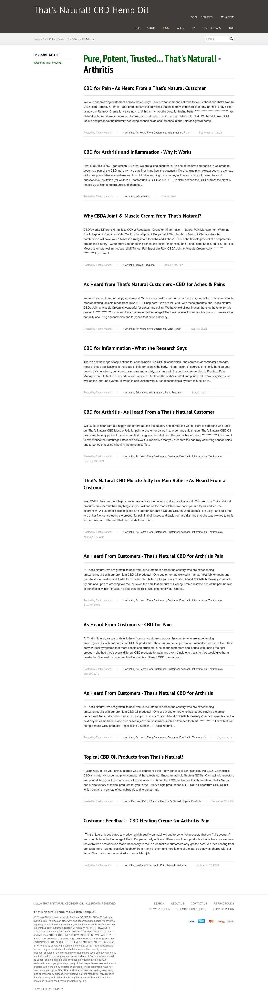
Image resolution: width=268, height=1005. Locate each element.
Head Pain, (142, 801)
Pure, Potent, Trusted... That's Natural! (63, 39)
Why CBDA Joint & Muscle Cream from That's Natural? (142, 215)
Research (176, 392)
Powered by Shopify (48, 989)
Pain (186, 132)
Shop (231, 28)
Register (207, 17)
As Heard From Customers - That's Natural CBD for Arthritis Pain (153, 556)
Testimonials (211, 28)
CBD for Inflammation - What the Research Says (135, 348)
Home (136, 28)
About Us (177, 903)
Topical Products (145, 265)
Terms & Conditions (191, 909)
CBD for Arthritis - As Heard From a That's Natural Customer (149, 412)
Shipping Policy (223, 909)
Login (193, 17)
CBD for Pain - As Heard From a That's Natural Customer (145, 88)
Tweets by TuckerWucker (48, 62)
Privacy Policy (159, 909)
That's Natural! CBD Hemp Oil (91, 10)
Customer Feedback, (180, 456)
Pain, (168, 392)
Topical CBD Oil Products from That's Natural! (133, 757)
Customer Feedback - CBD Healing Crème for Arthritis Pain (147, 820)
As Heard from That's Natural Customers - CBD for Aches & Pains (154, 284)
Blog (165, 28)
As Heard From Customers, (152, 132)
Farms (180, 28)
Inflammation (143, 196)
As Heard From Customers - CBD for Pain (128, 624)
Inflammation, (176, 132)
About (151, 28)
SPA (193, 28)
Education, (142, 392)
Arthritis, (130, 132)
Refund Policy (224, 903)
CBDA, (172, 328)
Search (159, 903)
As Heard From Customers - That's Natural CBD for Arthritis (148, 693)
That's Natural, (173, 801)
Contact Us (199, 903)
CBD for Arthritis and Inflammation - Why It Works (137, 152)
